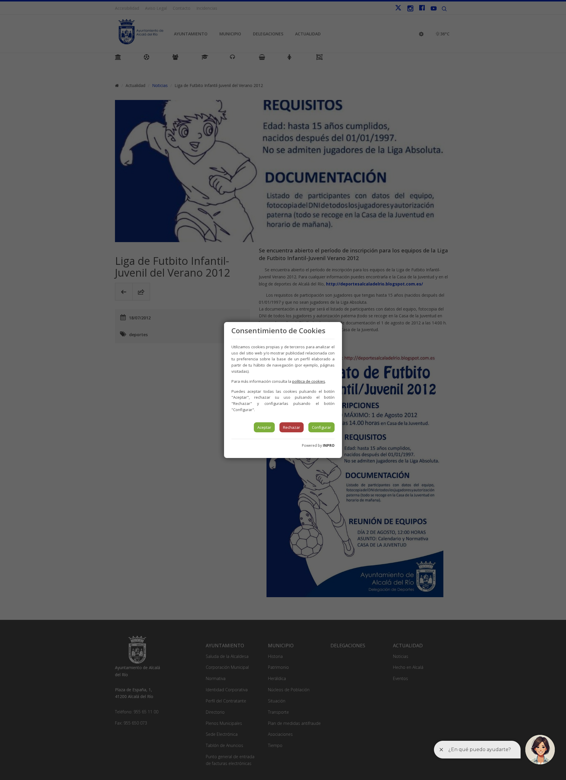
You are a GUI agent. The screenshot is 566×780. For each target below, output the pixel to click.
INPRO (329, 445)
